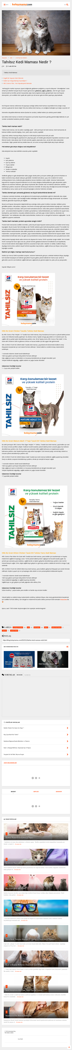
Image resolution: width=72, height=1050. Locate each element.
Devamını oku (18, 844)
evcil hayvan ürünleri (21, 58)
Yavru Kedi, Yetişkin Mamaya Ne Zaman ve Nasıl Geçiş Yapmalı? (31, 939)
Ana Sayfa (20, 1039)
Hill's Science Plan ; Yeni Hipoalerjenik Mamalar (17, 83)
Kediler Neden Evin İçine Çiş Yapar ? (20, 837)
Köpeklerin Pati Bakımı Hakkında (18, 1015)
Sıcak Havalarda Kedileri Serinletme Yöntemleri (24, 914)
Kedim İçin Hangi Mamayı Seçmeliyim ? (15, 81)
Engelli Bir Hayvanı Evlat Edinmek (13, 78)
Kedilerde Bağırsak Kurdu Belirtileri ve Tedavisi (24, 863)
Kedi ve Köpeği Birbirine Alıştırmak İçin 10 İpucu (25, 964)
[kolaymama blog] (22, 5)
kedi (11, 58)
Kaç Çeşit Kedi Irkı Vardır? (16, 888)
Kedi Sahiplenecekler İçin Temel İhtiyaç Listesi (24, 990)
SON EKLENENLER (10, 763)
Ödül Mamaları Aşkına (46, 664)
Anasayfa (4, 58)
